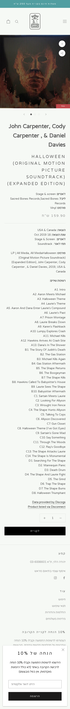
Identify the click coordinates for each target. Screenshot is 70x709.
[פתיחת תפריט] (65, 21)
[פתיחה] (8, 21)
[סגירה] (63, 649)
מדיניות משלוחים (56, 618)
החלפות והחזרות (55, 612)
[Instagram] (55, 577)
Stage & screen (46, 194)
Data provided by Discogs (49, 502)
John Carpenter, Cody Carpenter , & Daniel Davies (37, 135)
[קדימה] (45, 114)
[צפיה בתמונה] (31, 114)
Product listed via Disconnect (47, 506)
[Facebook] (64, 577)
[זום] (62, 44)
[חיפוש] (16, 21)
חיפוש (62, 599)
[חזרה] (24, 114)
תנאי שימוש (59, 606)
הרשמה (35, 696)
